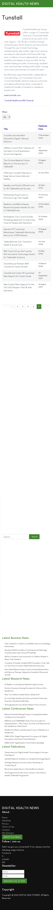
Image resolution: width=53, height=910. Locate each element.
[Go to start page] (3, 305)
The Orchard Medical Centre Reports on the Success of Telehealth (17, 163)
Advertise (6, 820)
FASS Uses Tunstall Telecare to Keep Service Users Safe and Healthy (18, 176)
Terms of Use (8, 827)
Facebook (6, 853)
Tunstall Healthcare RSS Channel (18, 100)
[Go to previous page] (8, 305)
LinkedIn (5, 859)
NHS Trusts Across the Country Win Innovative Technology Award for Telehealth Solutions (19, 254)
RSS (3, 862)
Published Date (42, 127)
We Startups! (8, 833)
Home (4, 817)
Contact (6, 830)
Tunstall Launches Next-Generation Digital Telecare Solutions (16, 138)
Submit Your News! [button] (12, 837)
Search (35, 536)
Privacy (5, 824)
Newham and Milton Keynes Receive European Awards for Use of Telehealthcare (19, 207)
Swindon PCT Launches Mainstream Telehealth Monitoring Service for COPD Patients (19, 232)
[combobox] (15, 536)
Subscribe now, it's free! (14, 881)
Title (6, 129)
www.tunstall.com (12, 95)
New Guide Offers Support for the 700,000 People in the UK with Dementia (19, 287)
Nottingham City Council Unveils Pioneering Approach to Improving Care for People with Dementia (19, 219)
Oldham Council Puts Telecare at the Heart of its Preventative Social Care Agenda (19, 151)
